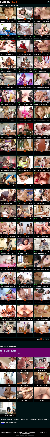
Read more (3, 423)
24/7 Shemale (8, 2)
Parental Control (31, 435)
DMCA (26, 435)
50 (48, 339)
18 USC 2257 (22, 435)
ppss (19, 354)
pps (2, 354)
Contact (17, 435)
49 (46, 339)
